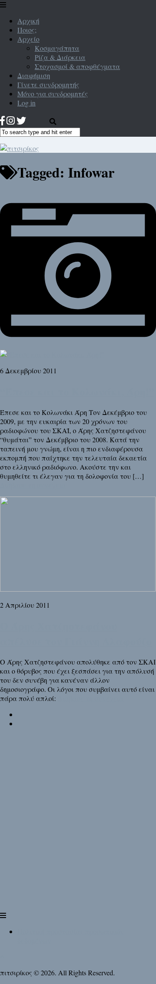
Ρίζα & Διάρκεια (60, 57)
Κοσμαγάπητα (57, 48)
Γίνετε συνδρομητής (48, 84)
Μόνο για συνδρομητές (52, 93)
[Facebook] (2, 120)
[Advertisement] (78, 831)
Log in (26, 102)
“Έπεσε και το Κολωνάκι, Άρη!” (77, 391)
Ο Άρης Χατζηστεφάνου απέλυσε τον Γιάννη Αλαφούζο (76, 633)
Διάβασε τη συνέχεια (33, 485)
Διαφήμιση (33, 75)
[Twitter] (21, 120)
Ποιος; (26, 29)
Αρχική (28, 20)
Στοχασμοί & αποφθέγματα (77, 66)
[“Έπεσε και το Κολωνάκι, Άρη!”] (78, 350)
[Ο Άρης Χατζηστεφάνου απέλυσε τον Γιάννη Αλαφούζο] (78, 588)
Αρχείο (28, 38)
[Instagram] (10, 120)
